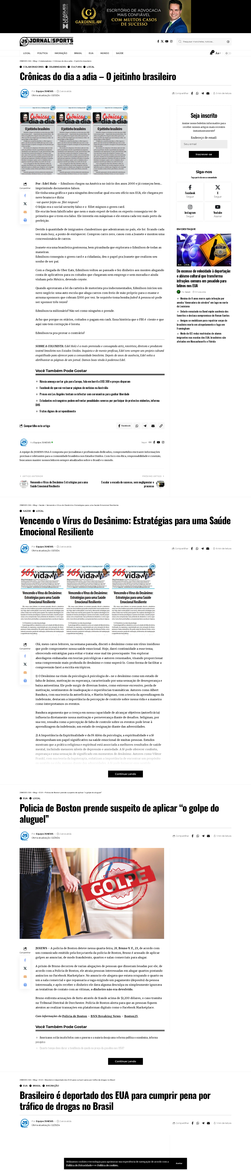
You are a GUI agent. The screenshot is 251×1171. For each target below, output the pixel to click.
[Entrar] (204, 53)
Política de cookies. (107, 1165)
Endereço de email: (204, 137)
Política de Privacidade (79, 1165)
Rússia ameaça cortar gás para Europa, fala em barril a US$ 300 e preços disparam (85, 381)
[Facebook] (158, 41)
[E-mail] (207, 93)
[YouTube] (166, 41)
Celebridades (57, 67)
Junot (187, 292)
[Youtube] (217, 211)
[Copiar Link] (161, 425)
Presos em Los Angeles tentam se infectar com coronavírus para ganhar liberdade (84, 394)
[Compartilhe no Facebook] (192, 93)
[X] (162, 41)
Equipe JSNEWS (44, 91)
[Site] (150, 442)
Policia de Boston (74, 1016)
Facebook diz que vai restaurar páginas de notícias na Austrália (74, 388)
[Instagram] (171, 41)
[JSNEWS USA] (46, 42)
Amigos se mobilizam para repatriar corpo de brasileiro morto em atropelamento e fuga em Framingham (202, 324)
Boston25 (131, 1016)
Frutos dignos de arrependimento (58, 411)
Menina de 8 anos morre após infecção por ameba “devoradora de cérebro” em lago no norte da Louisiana (202, 302)
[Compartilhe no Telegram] (202, 93)
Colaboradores (33, 67)
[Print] (25, 220)
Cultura (76, 67)
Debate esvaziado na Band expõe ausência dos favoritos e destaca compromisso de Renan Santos (203, 313)
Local (90, 67)
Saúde (27, 511)
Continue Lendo (125, 774)
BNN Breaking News (106, 1016)
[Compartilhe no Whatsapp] (197, 93)
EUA (179, 265)
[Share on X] (25, 204)
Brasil (37, 1086)
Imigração (52, 1086)
